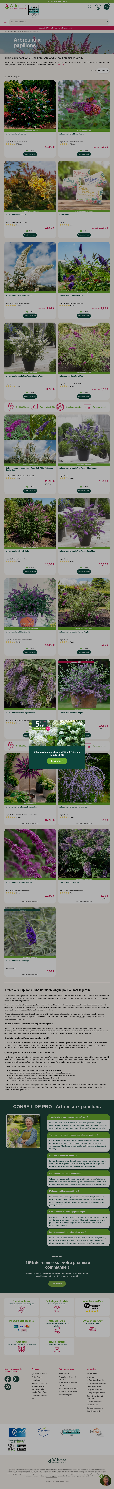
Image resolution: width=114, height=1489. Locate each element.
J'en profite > (57, 761)
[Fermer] (81, 724)
